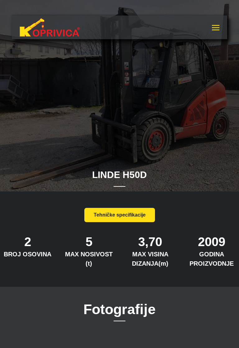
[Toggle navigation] (215, 27)
